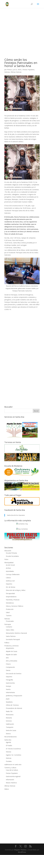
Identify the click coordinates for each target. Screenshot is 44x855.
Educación (7, 551)
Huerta (8, 689)
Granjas (8, 686)
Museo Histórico (11, 783)
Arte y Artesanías (11, 661)
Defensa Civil (10, 581)
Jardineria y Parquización (14, 696)
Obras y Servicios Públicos (14, 606)
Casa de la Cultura (12, 770)
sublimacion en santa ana (12, 764)
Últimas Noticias (16, 72)
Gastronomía (10, 683)
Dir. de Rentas (10, 587)
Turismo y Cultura (10, 768)
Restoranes (10, 715)
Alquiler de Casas (11, 651)
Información (10, 780)
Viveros (8, 734)
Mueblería (9, 702)
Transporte (9, 727)
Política (6, 643)
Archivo (8, 568)
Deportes (9, 584)
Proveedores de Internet (14, 708)
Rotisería (9, 718)
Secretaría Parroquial (13, 639)
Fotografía (9, 680)
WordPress (22, 852)
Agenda (8, 742)
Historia (8, 752)
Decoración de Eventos (13, 673)
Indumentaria (10, 692)
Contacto (9, 627)
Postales (9, 761)
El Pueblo (9, 745)
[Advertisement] (22, 36)
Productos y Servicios (11, 646)
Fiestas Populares (28, 70)
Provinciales (10, 621)
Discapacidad (10, 593)
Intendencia (10, 603)
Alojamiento (10, 648)
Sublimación (10, 724)
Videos (6, 789)
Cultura (8, 578)
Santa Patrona (10, 636)
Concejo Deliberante (13, 574)
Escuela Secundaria (12, 556)
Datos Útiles (10, 630)
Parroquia (7, 624)
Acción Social (10, 565)
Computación (10, 667)
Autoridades (10, 571)
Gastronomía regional (13, 776)
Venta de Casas (11, 730)
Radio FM (9, 711)
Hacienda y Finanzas (12, 600)
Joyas (8, 699)
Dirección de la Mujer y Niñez (15, 590)
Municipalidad (8, 562)
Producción (9, 609)
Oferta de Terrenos (12, 705)
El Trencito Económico (13, 749)
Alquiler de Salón (11, 654)
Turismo (8, 615)
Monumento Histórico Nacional (16, 633)
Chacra (8, 664)
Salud (8, 612)
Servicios (9, 721)
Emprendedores (11, 597)
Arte (7, 658)
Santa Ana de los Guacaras (16, 515)
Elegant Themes (20, 850)
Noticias (7, 72)
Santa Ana (7, 740)
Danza (8, 670)
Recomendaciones (10, 737)
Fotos (6, 559)
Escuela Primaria (11, 553)
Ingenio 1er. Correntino (13, 755)
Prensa (9, 70)
